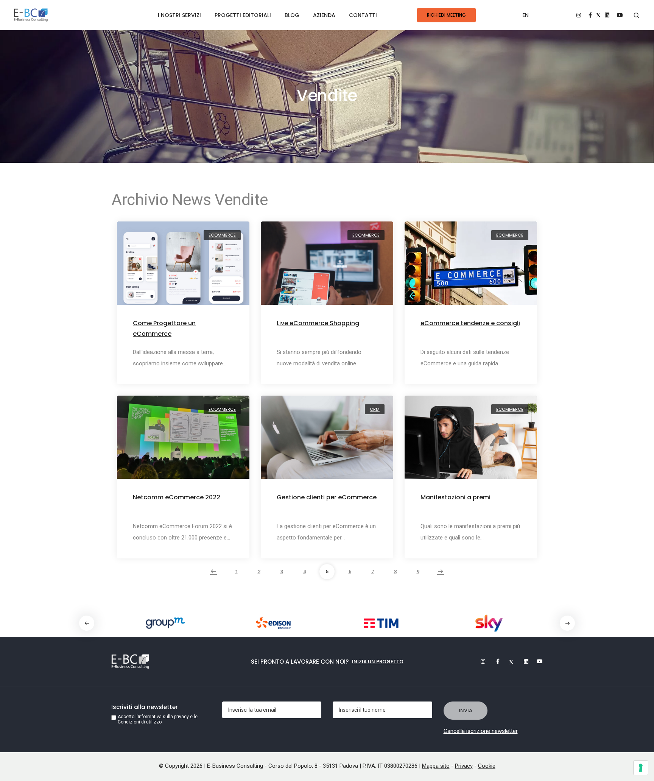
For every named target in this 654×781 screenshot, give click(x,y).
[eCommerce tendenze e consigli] (471, 267)
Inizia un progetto (377, 661)
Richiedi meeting (446, 15)
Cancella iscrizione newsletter (481, 731)
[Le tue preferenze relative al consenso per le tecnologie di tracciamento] (641, 768)
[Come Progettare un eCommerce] (183, 267)
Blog (292, 15)
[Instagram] (479, 661)
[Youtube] (537, 661)
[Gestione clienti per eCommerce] (327, 441)
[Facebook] (494, 661)
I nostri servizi (179, 15)
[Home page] (30, 15)
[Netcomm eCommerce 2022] (183, 441)
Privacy (464, 765)
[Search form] (636, 15)
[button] (567, 623)
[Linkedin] (522, 661)
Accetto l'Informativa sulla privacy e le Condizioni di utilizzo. (158, 719)
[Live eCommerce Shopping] (327, 267)
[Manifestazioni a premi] (471, 441)
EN (525, 15)
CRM (375, 409)
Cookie (486, 765)
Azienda (324, 15)
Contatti (363, 15)
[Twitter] (508, 661)
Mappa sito (436, 765)
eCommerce (222, 235)
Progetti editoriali (243, 15)
